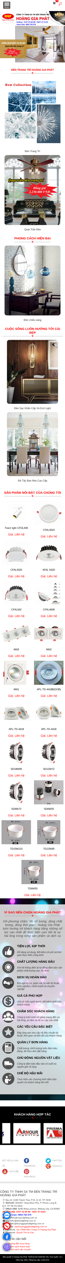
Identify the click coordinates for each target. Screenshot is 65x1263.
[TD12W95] (48, 832)
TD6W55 (32, 888)
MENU (6, 5)
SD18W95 (16, 769)
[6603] (16, 633)
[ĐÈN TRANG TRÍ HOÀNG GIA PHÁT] (32, 18)
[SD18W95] (16, 752)
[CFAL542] (16, 593)
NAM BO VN (43, 1257)
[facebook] (6, 1236)
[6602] (48, 633)
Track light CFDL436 (16, 528)
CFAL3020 (16, 569)
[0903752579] (6, 1215)
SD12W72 (48, 769)
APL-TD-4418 (16, 729)
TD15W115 (16, 848)
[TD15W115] (16, 832)
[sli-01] (58, 57)
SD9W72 (16, 808)
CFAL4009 (49, 609)
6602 (49, 649)
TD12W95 (48, 848)
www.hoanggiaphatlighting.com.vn (31, 1226)
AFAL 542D (48, 569)
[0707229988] (6, 1225)
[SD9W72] (16, 792)
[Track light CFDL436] (16, 512)
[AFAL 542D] (48, 553)
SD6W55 (49, 808)
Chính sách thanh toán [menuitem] (19, 1246)
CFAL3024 (49, 530)
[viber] (6, 1246)
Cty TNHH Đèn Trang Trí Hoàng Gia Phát (36, 1229)
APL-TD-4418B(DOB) (49, 689)
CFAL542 (16, 609)
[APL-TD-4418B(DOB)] (48, 673)
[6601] (16, 673)
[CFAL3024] (48, 513)
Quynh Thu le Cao (25, 1232)
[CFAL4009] (48, 593)
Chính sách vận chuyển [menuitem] (19, 1249)
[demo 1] (17, 1133)
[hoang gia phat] (49, 57)
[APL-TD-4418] (16, 712)
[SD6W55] (48, 792)
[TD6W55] (32, 872)
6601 (16, 689)
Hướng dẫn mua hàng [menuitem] (18, 1243)
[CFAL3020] (16, 553)
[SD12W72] (48, 752)
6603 (16, 649)
